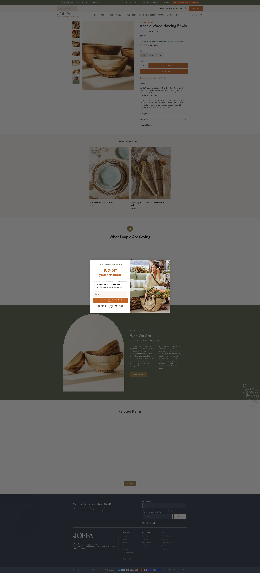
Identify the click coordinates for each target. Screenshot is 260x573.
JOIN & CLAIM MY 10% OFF (110, 300)
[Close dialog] (168, 262)
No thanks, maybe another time (110, 307)
